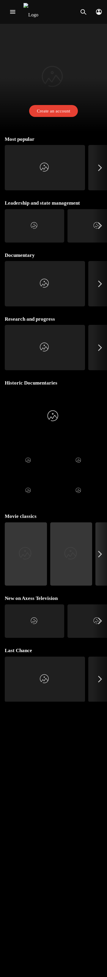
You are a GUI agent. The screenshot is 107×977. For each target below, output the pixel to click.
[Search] (83, 12)
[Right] (100, 167)
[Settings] (98, 11)
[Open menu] (12, 12)
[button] (53, 77)
